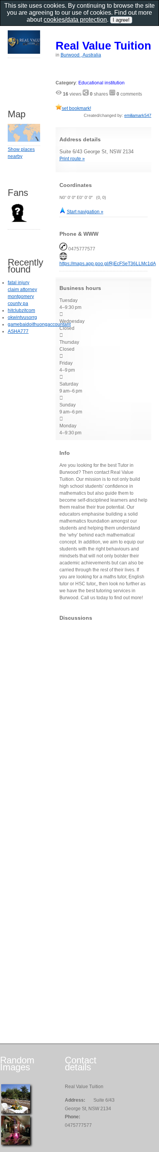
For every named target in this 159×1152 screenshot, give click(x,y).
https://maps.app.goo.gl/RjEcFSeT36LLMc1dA (107, 263)
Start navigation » (85, 211)
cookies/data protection (75, 19)
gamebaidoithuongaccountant (39, 324)
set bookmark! (76, 108)
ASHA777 (18, 331)
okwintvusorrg (22, 317)
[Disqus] (103, 723)
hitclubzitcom (21, 310)
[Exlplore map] (24, 140)
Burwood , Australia (81, 55)
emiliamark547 (137, 115)
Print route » (72, 158)
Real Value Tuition (103, 45)
